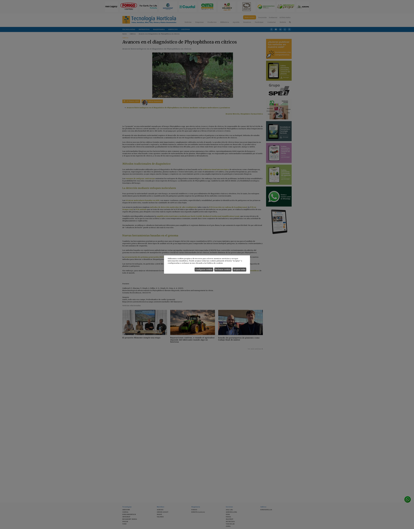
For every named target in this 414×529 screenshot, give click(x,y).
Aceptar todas (239, 269)
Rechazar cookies (223, 269)
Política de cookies (215, 263)
